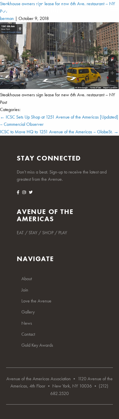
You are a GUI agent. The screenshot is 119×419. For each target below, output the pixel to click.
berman (7, 18)
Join (24, 290)
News (26, 323)
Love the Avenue (36, 301)
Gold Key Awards (37, 345)
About (26, 279)
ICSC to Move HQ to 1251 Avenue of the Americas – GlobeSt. (59, 132)
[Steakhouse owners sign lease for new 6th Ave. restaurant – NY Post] (59, 87)
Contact (28, 334)
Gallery (28, 312)
